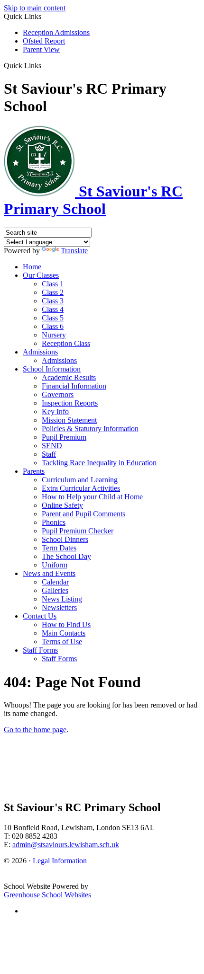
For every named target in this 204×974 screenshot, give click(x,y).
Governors (58, 394)
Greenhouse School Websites (47, 895)
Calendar (55, 582)
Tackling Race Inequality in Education (99, 463)
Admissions (40, 352)
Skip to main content (34, 8)
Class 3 (53, 301)
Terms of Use (62, 642)
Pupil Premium (64, 437)
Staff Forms (40, 650)
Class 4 (53, 309)
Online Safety (62, 505)
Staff (49, 454)
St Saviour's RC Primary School (93, 200)
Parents (34, 471)
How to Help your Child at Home (92, 497)
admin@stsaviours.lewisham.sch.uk (65, 845)
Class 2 (53, 292)
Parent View (41, 49)
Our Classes (41, 275)
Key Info (55, 411)
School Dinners (65, 539)
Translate (74, 251)
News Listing (62, 599)
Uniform (54, 565)
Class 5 (53, 318)
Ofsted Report (44, 41)
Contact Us (39, 616)
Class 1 (53, 284)
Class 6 (53, 326)
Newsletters (59, 607)
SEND (52, 446)
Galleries (55, 590)
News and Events (49, 573)
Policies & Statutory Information (90, 429)
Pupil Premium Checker (77, 531)
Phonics (53, 522)
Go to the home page (35, 730)
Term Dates (59, 548)
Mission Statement (69, 420)
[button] (44, 65)
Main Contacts (63, 633)
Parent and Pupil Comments (83, 514)
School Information (52, 369)
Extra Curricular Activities (81, 488)
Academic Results (69, 377)
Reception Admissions (56, 32)
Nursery (54, 335)
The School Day (66, 556)
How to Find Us (66, 624)
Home (32, 267)
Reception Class (66, 343)
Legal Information (60, 861)
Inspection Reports (70, 403)
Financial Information (74, 386)
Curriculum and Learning (80, 480)
